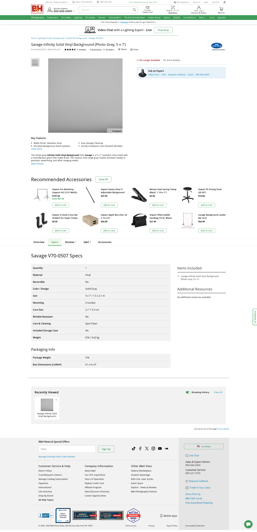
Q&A (87, 242)
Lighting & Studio (45, 38)
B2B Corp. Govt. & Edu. (142, 479)
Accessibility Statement (195, 525)
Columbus (124, 22)
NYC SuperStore (183, 2)
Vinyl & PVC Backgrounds (76, 38)
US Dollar (206, 446)
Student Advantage (140, 474)
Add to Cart (60, 205)
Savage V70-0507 (96, 38)
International (45, 487)
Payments (43, 483)
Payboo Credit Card (94, 483)
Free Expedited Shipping (199, 502)
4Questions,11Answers (102, 49)
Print (136, 49)
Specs (54, 242)
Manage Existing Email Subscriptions (57, 456)
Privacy (152, 525)
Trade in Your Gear (200, 487)
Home (33, 38)
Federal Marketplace (141, 470)
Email (43, 449)
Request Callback (198, 481)
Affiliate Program (93, 487)
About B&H (90, 470)
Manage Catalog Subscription (53, 479)
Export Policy (172, 525)
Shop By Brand (46, 495)
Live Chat (215, 2)
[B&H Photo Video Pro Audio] (38, 9)
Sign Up (106, 449)
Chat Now (163, 30)
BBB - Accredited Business (46, 515)
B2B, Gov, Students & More (56, 2)
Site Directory (45, 491)
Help (206, 2)
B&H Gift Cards (193, 498)
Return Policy (45, 470)
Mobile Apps (170, 515)
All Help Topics (46, 499)
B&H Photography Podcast (144, 491)
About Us (196, 2)
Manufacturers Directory (97, 491)
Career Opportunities (95, 495)
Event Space (137, 483)
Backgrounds (59, 38)
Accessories (105, 242)
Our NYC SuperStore (95, 474)
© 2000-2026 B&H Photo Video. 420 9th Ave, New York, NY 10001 (66, 525)
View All (103, 179)
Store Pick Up (192, 494)
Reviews (70, 242)
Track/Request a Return (50, 474)
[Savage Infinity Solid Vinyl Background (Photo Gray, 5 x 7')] (85, 95)
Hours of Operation (94, 479)
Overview (38, 242)
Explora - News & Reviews (144, 487)
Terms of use (131, 525)
